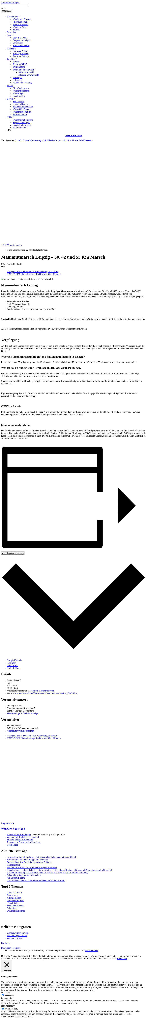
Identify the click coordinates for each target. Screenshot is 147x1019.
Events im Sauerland (22, 125)
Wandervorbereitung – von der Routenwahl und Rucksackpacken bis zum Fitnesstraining (47, 872)
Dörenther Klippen (15, 900)
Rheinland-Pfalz (20, 22)
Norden (16, 29)
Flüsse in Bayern (20, 104)
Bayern (16, 61)
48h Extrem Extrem (16, 878)
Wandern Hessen (20, 24)
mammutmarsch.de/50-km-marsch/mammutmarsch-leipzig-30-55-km (46, 693)
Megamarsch (7, 823)
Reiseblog (11, 32)
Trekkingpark (19, 67)
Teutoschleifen (19, 127)
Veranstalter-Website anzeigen (20, 731)
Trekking (11, 59)
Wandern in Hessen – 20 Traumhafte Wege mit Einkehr (32, 867)
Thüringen (17, 77)
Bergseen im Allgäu (22, 40)
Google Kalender (15, 660)
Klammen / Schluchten (23, 106)
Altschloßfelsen (14, 898)
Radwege (11, 48)
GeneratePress (91, 950)
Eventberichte (19, 96)
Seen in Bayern (20, 37)
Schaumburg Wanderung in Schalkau (24, 875)
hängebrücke (13, 903)
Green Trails (12, 845)
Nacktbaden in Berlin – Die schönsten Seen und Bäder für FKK (36, 880)
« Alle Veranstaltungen (11, 245)
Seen (9, 35)
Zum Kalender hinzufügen (13, 553)
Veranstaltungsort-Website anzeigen (23, 713)
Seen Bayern (18, 101)
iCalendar (11, 663)
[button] (2, 953)
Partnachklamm (20, 114)
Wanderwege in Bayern (17, 933)
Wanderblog (12, 16)
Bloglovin (5, 943)
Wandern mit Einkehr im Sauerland (23, 837)
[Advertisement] (73, 781)
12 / (65, 140)
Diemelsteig (12, 895)
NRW (9, 117)
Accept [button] (113, 958)
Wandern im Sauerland (23, 120)
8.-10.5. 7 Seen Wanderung (28, 140)
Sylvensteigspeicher (16, 911)
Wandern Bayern (14, 938)
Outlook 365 (12, 665)
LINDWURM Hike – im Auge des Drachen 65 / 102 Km (34, 274)
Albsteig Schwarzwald (28, 75)
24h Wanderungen (21, 88)
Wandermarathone (21, 91)
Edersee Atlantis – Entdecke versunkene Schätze (29, 862)
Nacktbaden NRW (21, 45)
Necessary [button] (5, 992)
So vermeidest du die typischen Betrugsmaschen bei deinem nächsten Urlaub (41, 857)
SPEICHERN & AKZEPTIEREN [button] (17, 1016)
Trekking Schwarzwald (23, 69)
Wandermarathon (46, 690)
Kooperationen (13, 865)
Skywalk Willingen (21, 122)
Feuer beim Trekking (22, 82)
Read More (122, 958)
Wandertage (18, 93)
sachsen (34, 690)
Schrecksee (18, 43)
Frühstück (17, 80)
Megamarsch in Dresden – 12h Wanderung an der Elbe (32, 271)
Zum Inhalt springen (10, 2)
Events (10, 85)
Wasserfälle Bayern (21, 109)
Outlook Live (13, 668)
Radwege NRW (20, 51)
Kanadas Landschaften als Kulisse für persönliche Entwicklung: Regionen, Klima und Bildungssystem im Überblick (59, 870)
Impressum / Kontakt (10, 948)
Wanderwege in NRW (17, 935)
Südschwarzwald (26, 72)
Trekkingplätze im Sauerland (20, 839)
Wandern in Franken (22, 19)
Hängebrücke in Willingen (19, 834)
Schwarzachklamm (15, 905)
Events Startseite (73, 135)
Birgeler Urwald (14, 892)
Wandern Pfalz (19, 27)
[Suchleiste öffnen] (3, 8)
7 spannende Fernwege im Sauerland (23, 842)
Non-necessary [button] (8, 1006)
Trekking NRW (20, 64)
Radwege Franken (21, 56)
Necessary (9, 995)
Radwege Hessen (20, 53)
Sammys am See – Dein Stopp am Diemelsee (27, 859)
